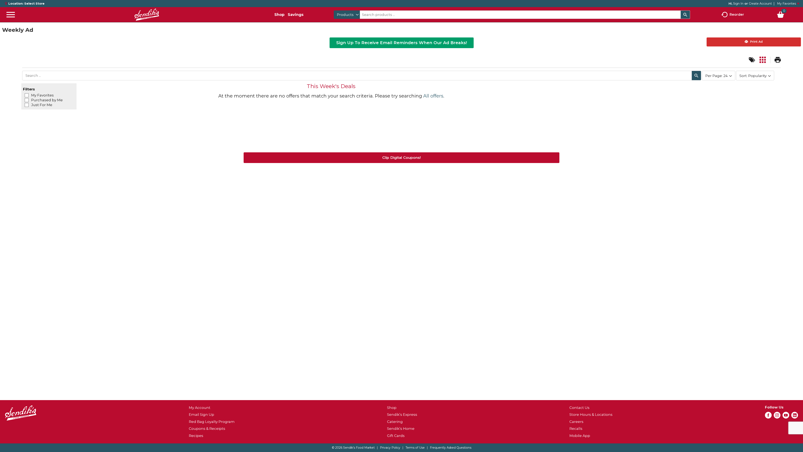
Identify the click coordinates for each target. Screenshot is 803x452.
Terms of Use (415, 447)
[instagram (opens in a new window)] (777, 416)
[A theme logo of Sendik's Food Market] (146, 14)
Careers (576, 422)
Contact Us (579, 408)
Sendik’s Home (400, 428)
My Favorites (786, 3)
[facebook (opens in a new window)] (768, 416)
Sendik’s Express (402, 414)
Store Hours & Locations (590, 414)
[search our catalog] (685, 15)
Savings (295, 14)
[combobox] (347, 14)
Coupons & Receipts (207, 428)
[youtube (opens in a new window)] (786, 416)
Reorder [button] (737, 14)
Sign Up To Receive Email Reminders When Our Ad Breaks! (401, 42)
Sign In (738, 3)
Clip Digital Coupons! (401, 157)
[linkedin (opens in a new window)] (794, 416)
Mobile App (579, 436)
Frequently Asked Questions (450, 447)
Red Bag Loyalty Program (212, 422)
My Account (199, 408)
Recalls (575, 428)
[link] (752, 60)
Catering (395, 422)
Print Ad (756, 42)
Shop (279, 14)
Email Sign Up (201, 414)
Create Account (760, 3)
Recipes (196, 436)
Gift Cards (396, 436)
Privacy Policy (390, 447)
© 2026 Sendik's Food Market (353, 447)
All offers (433, 96)
